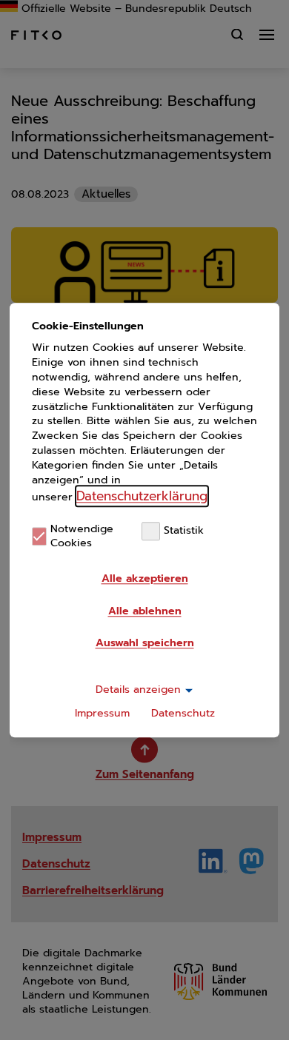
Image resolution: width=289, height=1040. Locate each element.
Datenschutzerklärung (141, 496)
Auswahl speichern (145, 643)
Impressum (102, 713)
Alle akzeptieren (145, 578)
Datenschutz (183, 713)
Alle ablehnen (145, 611)
